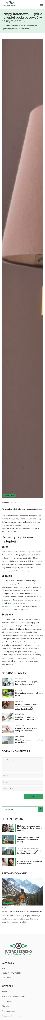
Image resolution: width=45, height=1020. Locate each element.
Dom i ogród (6, 1001)
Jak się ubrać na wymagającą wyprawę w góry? (22, 911)
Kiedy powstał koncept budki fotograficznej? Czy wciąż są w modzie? (29, 828)
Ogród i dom (9, 495)
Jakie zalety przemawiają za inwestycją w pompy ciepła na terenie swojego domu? (29, 851)
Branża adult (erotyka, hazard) (13, 996)
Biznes (4, 992)
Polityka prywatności (11, 973)
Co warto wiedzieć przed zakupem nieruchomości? (26, 729)
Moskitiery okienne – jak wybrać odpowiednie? (29, 741)
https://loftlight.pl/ (9, 606)
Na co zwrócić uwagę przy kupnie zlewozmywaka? (26, 683)
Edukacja (5, 1006)
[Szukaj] (40, 809)
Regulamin (6, 977)
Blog (4, 969)
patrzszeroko (7, 503)
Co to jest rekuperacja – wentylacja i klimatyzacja (25, 718)
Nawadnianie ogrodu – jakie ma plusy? (29, 694)
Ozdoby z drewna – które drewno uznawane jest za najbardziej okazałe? (26, 706)
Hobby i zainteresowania (11, 1016)
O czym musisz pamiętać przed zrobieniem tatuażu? (29, 862)
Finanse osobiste (8, 1011)
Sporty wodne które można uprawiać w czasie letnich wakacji (28, 839)
